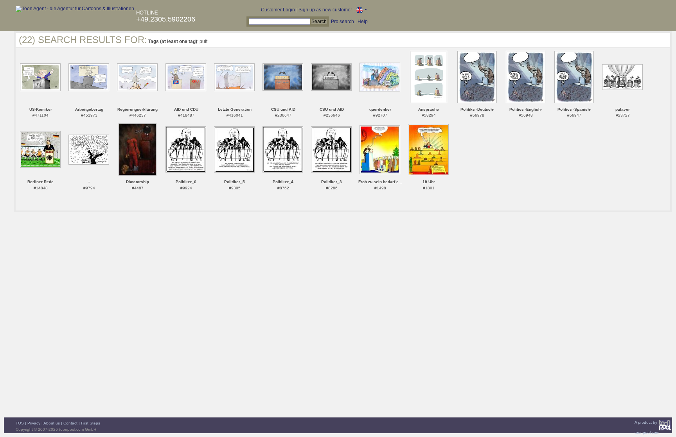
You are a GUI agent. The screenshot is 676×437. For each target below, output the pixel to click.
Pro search (342, 21)
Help (363, 21)
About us (51, 423)
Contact (70, 423)
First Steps (90, 423)
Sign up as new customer (325, 10)
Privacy (33, 423)
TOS (20, 423)
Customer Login (278, 10)
